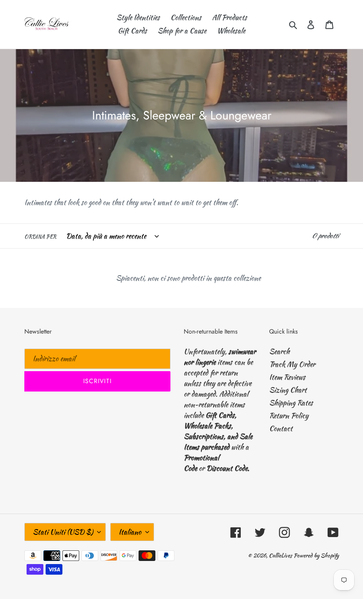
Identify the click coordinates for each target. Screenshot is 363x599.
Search (279, 351)
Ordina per (40, 236)
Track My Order (292, 364)
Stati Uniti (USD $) (63, 532)
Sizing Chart (288, 390)
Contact (281, 428)
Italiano (130, 532)
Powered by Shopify (316, 555)
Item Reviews (287, 377)
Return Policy (289, 416)
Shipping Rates (291, 403)
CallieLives (281, 555)
